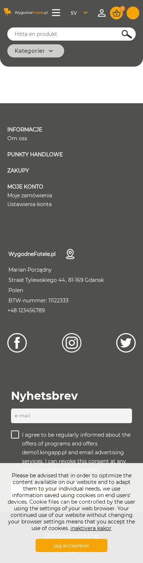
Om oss (17, 138)
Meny (57, 13)
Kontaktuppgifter (70, 254)
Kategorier (30, 51)
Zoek (123, 34)
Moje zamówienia (29, 195)
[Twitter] (126, 343)
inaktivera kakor (90, 528)
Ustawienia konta (29, 204)
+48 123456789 (26, 310)
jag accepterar (71, 545)
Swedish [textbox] (78, 13)
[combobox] (81, 13)
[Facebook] (17, 343)
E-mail (22, 415)
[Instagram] (71, 343)
